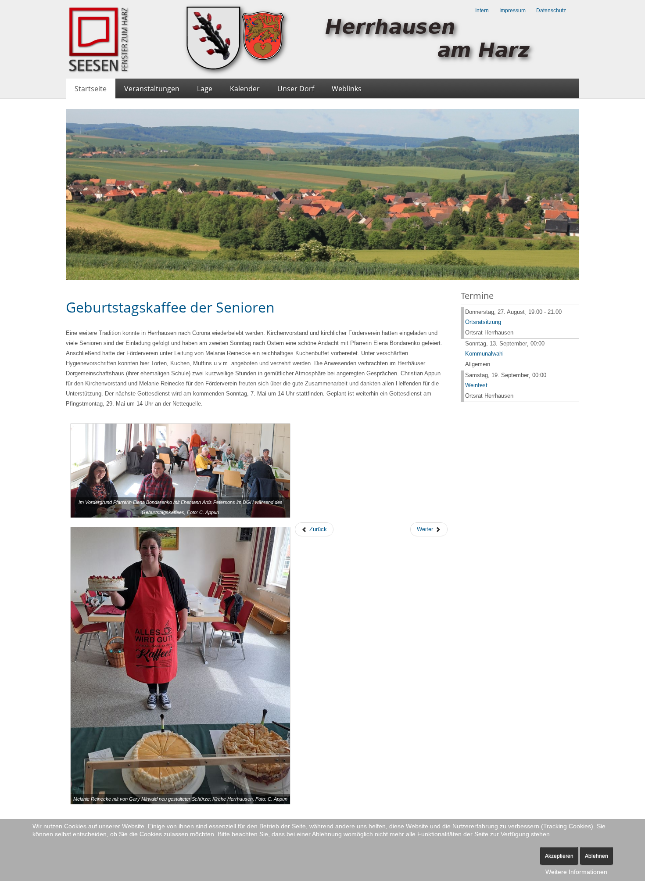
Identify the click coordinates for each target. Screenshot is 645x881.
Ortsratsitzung (483, 322)
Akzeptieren (559, 856)
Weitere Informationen (576, 871)
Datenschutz (551, 10)
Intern (482, 10)
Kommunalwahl (484, 353)
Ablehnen (596, 856)
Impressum (512, 10)
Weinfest (476, 385)
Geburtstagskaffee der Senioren (170, 307)
